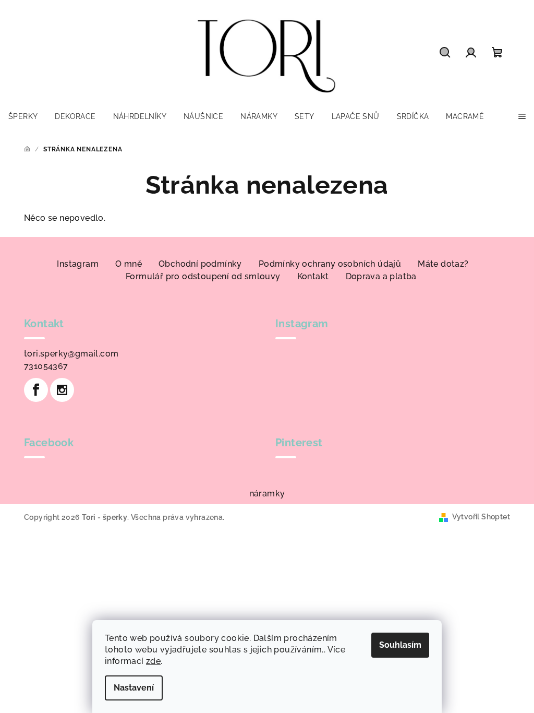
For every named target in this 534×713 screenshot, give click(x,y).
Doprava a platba (381, 276)
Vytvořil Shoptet (481, 517)
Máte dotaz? (443, 264)
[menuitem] (23, 116)
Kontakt (313, 276)
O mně (128, 264)
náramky (267, 493)
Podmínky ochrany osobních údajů (330, 264)
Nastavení (134, 688)
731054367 (46, 366)
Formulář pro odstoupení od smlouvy (203, 276)
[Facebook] (36, 390)
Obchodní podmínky (200, 264)
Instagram (78, 264)
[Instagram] (62, 390)
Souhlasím (400, 645)
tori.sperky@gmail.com (71, 354)
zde (153, 661)
